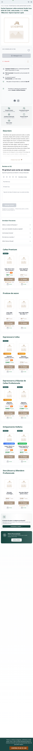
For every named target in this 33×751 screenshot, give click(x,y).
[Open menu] (2, 1)
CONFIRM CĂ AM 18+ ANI (18, 748)
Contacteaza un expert (16, 526)
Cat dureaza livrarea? (7, 233)
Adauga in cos (17, 56)
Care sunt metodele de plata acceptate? (12, 229)
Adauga (10, 279)
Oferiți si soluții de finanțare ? (9, 225)
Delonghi (6, 5)
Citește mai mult (16, 160)
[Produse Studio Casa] (28, 61)
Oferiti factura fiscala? (8, 241)
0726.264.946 (13, 79)
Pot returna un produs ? (8, 237)
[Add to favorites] (29, 50)
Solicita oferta (16, 540)
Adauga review (9, 205)
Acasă (2, 5)
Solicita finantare (20, 90)
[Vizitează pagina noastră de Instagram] (18, 100)
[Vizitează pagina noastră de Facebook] (14, 100)
